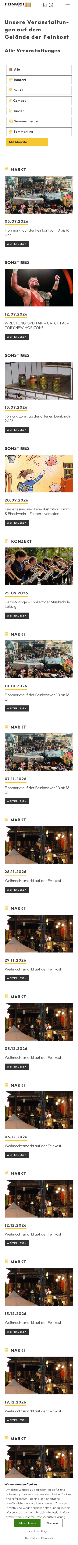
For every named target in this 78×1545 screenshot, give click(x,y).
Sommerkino (23, 131)
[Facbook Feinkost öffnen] (44, 5)
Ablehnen (52, 1523)
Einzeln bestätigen (38, 1531)
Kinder (19, 111)
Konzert (20, 80)
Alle (17, 69)
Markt (18, 90)
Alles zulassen (27, 1523)
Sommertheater (26, 121)
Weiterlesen (17, 244)
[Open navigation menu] (67, 5)
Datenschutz (32, 1537)
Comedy (19, 100)
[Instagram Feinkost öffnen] (50, 5)
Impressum (47, 1537)
